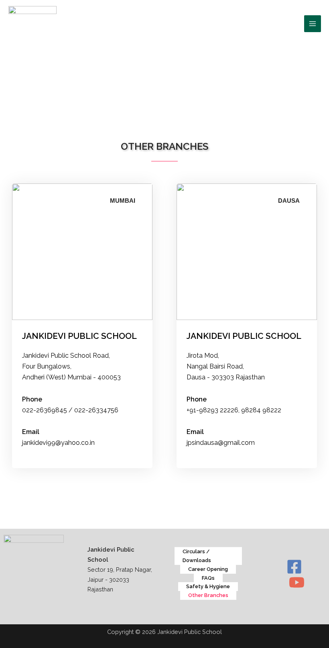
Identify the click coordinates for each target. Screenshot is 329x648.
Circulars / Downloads (197, 555)
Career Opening (208, 569)
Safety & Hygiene (208, 586)
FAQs (208, 578)
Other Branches (208, 595)
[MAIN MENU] (312, 23)
